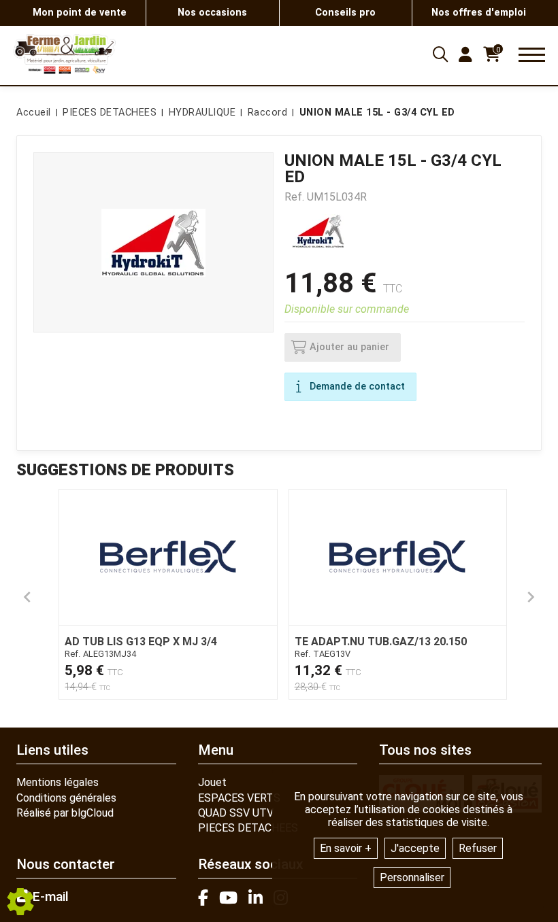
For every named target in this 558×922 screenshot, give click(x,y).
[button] (375, 113)
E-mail (49, 896)
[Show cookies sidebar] (20, 901)
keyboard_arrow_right (531, 597)
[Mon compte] (465, 54)
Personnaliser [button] (412, 877)
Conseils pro (345, 12)
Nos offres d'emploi (478, 12)
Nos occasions (212, 12)
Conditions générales (66, 797)
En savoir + (346, 848)
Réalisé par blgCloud (65, 812)
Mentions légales (57, 782)
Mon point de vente (80, 12)
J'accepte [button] (415, 848)
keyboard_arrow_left (27, 597)
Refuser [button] (478, 848)
